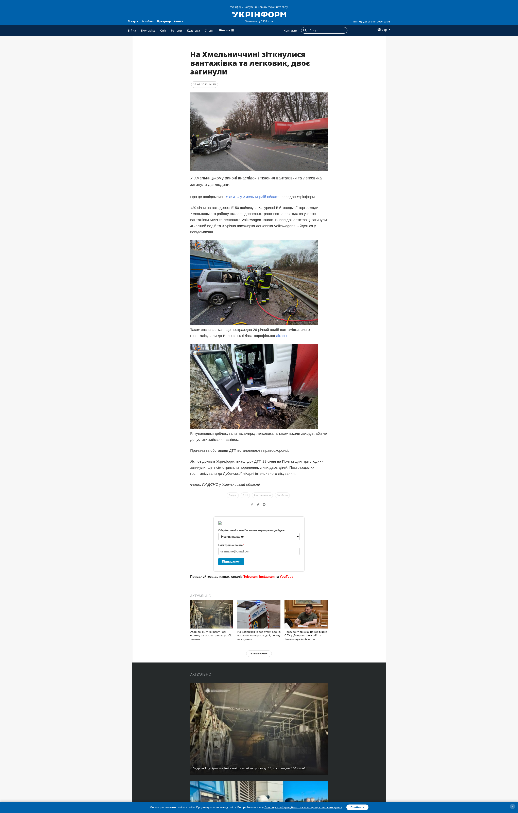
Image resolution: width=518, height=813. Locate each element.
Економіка (148, 30)
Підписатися (231, 561)
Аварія (233, 495)
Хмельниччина (262, 495)
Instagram (267, 576)
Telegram (250, 576)
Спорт (209, 30)
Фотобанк (148, 21)
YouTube (286, 576)
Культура (193, 30)
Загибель (282, 495)
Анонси (178, 21)
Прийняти (357, 807)
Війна (132, 30)
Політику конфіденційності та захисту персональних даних (303, 807)
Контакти (290, 30)
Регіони (176, 30)
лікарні (282, 336)
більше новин (259, 653)
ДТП (245, 495)
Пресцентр (164, 21)
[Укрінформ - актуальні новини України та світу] (259, 14)
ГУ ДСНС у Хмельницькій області (251, 197)
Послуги (133, 21)
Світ (163, 30)
